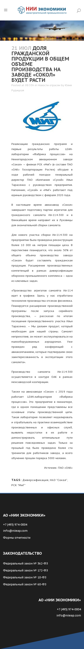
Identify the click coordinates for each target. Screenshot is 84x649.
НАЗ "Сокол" (58, 480)
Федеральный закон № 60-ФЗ (24, 584)
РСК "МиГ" (18, 485)
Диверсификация (35, 480)
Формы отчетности (16, 538)
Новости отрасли (49, 85)
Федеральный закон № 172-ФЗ (25, 570)
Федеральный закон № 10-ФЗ (24, 577)
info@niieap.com (15, 531)
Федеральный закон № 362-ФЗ (25, 563)
